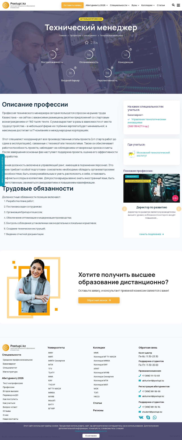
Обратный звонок (97, 300)
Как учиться (9, 403)
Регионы (98, 410)
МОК (96, 389)
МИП (50, 357)
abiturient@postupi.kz (153, 380)
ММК (96, 353)
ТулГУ (51, 372)
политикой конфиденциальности (91, 431)
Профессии (75, 35)
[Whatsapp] (155, 418)
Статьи (161, 5)
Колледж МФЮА (102, 361)
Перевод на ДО (10, 395)
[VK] (141, 418)
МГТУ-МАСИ (54, 389)
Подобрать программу (2, 170)
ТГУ (50, 368)
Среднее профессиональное (18, 360)
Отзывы (7, 411)
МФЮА (51, 392)
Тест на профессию (13, 383)
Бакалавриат (9, 364)
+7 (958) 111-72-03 (151, 375)
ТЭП (96, 392)
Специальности (119, 5)
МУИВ (51, 396)
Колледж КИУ (100, 365)
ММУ (50, 353)
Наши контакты (10, 419)
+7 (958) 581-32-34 (151, 407)
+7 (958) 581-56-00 (151, 391)
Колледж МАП (101, 385)
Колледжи (147, 5)
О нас (5, 415)
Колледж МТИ (101, 380)
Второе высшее (10, 391)
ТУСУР (51, 385)
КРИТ (96, 368)
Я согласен (91, 435)
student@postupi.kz (152, 411)
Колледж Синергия (104, 376)
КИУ (50, 380)
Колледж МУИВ (101, 372)
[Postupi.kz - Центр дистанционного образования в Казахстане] (20, 5)
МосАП (51, 400)
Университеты (56, 347)
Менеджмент (90, 35)
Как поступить (10, 399)
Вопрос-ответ (10, 407)
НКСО (97, 396)
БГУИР (51, 408)
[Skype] (148, 418)
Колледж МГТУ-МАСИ (105, 357)
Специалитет (10, 368)
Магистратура (10, 372)
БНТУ (51, 404)
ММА (50, 376)
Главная (63, 35)
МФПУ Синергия (56, 361)
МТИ (50, 365)
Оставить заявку (72, 5)
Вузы (134, 5)
